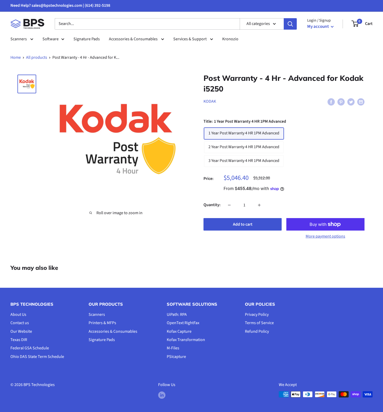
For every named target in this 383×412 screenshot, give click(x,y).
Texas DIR (18, 340)
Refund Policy (257, 331)
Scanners (19, 39)
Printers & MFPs (102, 323)
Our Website (21, 331)
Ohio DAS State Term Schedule (37, 356)
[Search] (290, 24)
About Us (18, 314)
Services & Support (190, 39)
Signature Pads (86, 39)
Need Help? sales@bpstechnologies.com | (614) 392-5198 (60, 5)
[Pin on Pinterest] (341, 102)
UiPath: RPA (177, 314)
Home (15, 57)
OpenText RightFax (183, 323)
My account (318, 26)
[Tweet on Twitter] (351, 102)
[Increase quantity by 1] (259, 205)
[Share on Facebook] (331, 102)
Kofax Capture (179, 331)
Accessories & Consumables (133, 39)
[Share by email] (361, 102)
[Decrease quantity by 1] (229, 205)
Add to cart (242, 224)
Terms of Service (259, 323)
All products (36, 57)
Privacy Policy (257, 314)
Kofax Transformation (186, 340)
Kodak (209, 101)
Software (50, 39)
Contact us (19, 323)
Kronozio (230, 39)
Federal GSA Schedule (29, 348)
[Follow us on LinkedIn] (161, 395)
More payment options (325, 236)
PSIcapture (176, 356)
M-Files (173, 348)
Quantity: (211, 205)
